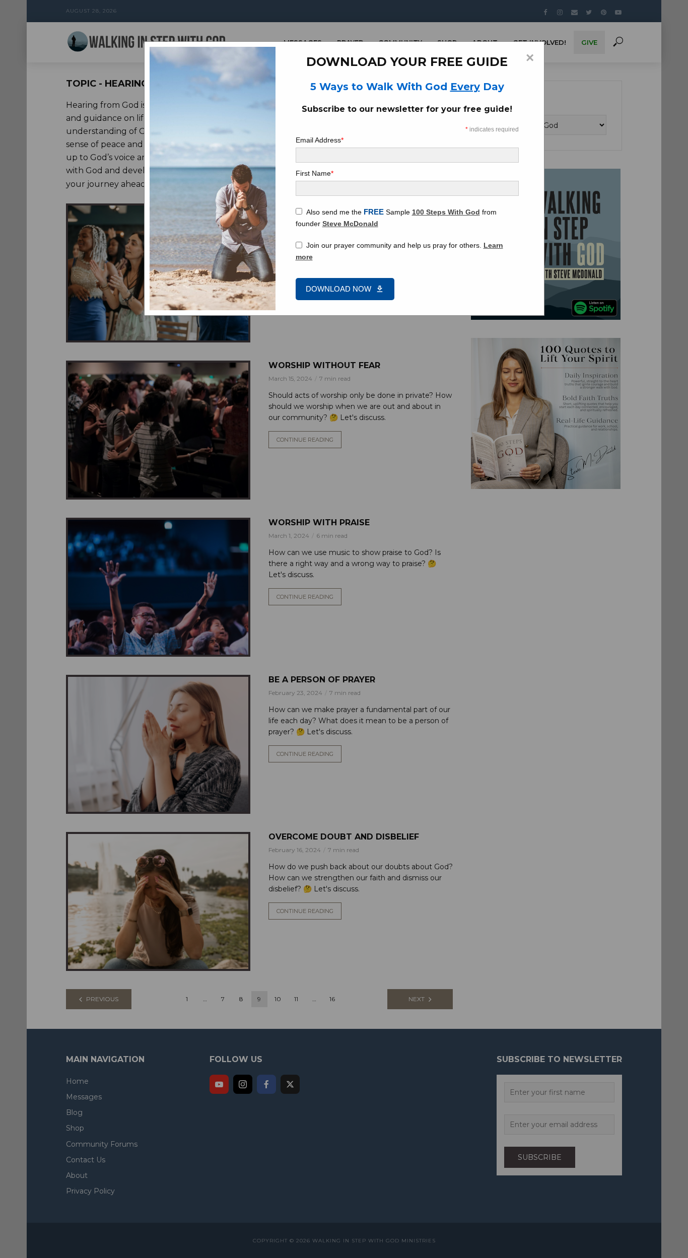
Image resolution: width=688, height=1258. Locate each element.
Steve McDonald (350, 224)
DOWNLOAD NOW (338, 289)
